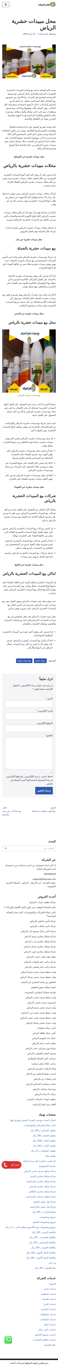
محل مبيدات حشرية (24, 661)
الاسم (49, 698)
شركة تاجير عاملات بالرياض (43, 926)
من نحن (52, 1262)
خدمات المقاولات (48, 1314)
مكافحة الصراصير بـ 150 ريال (42, 1242)
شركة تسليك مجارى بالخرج (43, 1176)
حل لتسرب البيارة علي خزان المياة (39, 1161)
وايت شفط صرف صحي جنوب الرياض (38, 1017)
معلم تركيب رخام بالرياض (44, 1043)
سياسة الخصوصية (47, 1166)
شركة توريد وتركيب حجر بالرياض (40, 1048)
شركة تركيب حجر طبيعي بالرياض (40, 967)
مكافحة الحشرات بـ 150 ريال (42, 1237)
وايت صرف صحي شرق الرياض (41, 1007)
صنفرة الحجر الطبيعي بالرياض (41, 1053)
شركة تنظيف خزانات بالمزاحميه (41, 1196)
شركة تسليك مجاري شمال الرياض (40, 946)
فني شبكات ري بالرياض (44, 1079)
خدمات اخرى (50, 1289)
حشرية (45, 604)
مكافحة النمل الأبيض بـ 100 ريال (41, 1252)
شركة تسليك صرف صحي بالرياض (40, 1171)
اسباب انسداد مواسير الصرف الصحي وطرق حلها (33, 1120)
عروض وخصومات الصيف (44, 1222)
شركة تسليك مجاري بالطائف (42, 1191)
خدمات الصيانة (49, 1299)
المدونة (52, 1283)
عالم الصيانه (50, 1345)
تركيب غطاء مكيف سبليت (44, 1063)
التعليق (49, 735)
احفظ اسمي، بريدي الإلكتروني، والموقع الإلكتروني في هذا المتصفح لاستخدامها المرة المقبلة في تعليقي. (29, 780)
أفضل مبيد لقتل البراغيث (44, 1104)
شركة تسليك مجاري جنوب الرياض (40, 951)
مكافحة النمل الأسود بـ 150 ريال (41, 1257)
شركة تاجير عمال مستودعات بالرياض (38, 931)
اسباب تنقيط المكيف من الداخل (41, 1073)
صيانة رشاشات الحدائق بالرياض (41, 1084)
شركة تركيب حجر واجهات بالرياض (40, 961)
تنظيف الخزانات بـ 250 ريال (43, 1130)
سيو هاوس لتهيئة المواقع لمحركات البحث (29, 1363)
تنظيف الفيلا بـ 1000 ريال (44, 1140)
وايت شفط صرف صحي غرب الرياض (38, 1012)
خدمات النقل (50, 1324)
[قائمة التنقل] (5, 4)
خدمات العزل (49, 1304)
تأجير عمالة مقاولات (46, 1028)
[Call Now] (5, 1165)
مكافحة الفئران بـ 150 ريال (43, 1247)
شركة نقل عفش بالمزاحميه (43, 1206)
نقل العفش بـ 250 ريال (45, 1268)
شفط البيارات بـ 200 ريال (44, 1212)
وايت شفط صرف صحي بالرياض (41, 997)
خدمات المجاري (48, 1309)
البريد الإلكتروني (44, 711)
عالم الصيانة (43, 34)
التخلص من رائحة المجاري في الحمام (38, 982)
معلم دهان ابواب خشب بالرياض (41, 956)
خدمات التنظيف (48, 1294)
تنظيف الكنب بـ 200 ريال (44, 1145)
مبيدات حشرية (40, 661)
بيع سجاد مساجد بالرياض (44, 1089)
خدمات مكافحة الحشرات (44, 1339)
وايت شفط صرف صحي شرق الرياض (38, 972)
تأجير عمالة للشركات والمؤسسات (40, 1125)
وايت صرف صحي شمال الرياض (41, 1023)
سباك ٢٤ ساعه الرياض (45, 1094)
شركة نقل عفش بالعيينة (44, 1201)
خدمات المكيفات (48, 1319)
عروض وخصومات (47, 1217)
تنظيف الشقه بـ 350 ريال (44, 1135)
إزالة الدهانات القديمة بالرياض (42, 1068)
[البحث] (5, 848)
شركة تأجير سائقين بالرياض (43, 921)
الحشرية (24, 640)
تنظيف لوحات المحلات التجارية (41, 1099)
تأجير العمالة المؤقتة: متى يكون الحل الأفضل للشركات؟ (30, 907)
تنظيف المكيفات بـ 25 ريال (43, 1150)
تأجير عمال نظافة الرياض (44, 1033)
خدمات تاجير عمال (47, 1329)
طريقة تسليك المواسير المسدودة (40, 992)
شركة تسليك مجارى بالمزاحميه (41, 1181)
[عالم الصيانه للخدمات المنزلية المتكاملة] (47, 4)
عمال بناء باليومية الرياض (44, 1038)
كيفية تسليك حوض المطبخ (43, 987)
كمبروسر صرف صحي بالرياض (41, 1002)
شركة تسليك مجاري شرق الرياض (40, 936)
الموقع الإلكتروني (45, 723)
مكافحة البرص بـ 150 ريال (44, 1232)
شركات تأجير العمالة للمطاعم (42, 1058)
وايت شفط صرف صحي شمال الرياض (38, 977)
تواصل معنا (51, 1156)
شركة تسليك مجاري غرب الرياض (40, 941)
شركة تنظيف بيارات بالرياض (42, 902)
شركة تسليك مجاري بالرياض (42, 1186)
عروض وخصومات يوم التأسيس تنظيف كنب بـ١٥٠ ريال (30, 1227)
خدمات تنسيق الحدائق (45, 1334)
